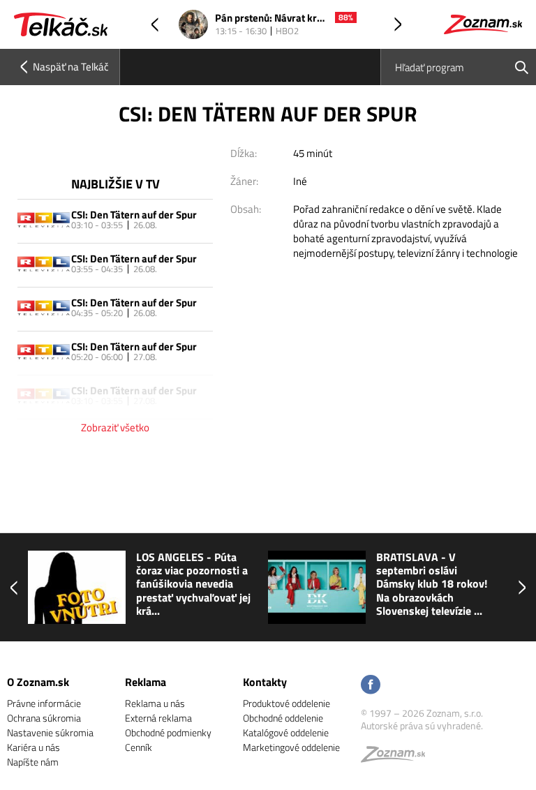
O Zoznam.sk (38, 681)
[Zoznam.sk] (398, 757)
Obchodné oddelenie (283, 717)
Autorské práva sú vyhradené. (422, 725)
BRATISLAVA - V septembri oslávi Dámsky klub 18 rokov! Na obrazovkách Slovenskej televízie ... (431, 584)
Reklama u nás (155, 703)
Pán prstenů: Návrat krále (272, 18)
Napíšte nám (33, 761)
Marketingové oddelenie (291, 747)
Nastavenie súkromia (50, 732)
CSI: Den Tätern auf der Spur (134, 214)
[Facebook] (370, 686)
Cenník (138, 747)
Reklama (145, 681)
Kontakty (265, 681)
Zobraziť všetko (115, 427)
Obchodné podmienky (168, 732)
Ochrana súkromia (44, 717)
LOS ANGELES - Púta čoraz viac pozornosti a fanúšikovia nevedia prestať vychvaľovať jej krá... (193, 584)
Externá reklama (158, 717)
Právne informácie (44, 703)
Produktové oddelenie (286, 703)
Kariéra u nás (33, 747)
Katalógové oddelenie (286, 732)
